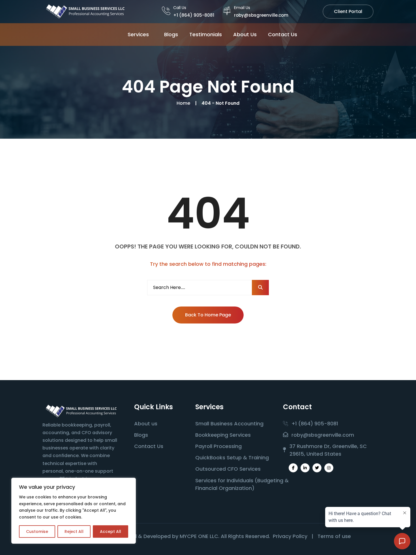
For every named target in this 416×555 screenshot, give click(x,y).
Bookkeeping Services (223, 434)
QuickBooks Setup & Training (232, 457)
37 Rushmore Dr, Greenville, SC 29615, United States (328, 450)
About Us (245, 34)
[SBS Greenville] (84, 11)
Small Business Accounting (229, 423)
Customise (37, 531)
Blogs (171, 34)
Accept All (110, 531)
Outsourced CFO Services (228, 468)
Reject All (74, 531)
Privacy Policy (290, 536)
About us (145, 423)
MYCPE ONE (194, 536)
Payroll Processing (218, 446)
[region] (73, 511)
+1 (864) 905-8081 (193, 15)
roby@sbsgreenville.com (261, 15)
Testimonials (205, 34)
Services (138, 34)
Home (184, 103)
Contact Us (282, 34)
